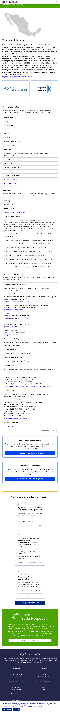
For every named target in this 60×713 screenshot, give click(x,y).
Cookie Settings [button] (7, 709)
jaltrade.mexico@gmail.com (13, 310)
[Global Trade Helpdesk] (15, 89)
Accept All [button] (16, 709)
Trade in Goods (16, 687)
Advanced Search (16, 700)
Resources (44, 689)
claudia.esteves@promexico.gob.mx (16, 318)
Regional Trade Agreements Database (16, 77)
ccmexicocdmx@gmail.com (13, 293)
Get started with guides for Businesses (30, 453)
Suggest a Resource (16, 674)
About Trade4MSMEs (44, 677)
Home (44, 674)
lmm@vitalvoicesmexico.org (13, 335)
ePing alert (7, 426)
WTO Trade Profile (10, 183)
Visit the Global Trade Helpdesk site (30, 640)
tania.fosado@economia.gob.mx (15, 418)
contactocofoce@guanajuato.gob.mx (17, 301)
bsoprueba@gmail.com (12, 326)
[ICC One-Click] (44, 89)
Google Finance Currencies (13, 213)
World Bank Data (10, 179)
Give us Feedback (16, 677)
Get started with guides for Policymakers (30, 479)
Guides (44, 687)
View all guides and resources (30, 603)
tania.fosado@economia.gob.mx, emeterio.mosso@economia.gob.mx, (28, 386)
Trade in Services (16, 689)
